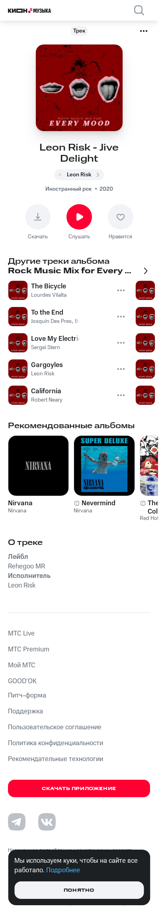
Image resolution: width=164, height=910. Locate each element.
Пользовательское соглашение (55, 727)
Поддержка (25, 711)
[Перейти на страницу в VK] (47, 822)
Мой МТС (21, 665)
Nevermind (98, 503)
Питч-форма (27, 695)
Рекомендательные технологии (55, 759)
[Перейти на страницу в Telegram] (16, 822)
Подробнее (63, 870)
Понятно (79, 890)
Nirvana (20, 503)
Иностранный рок (68, 189)
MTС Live (21, 633)
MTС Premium (28, 649)
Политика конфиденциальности (55, 743)
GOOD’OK (22, 681)
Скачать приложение (79, 788)
